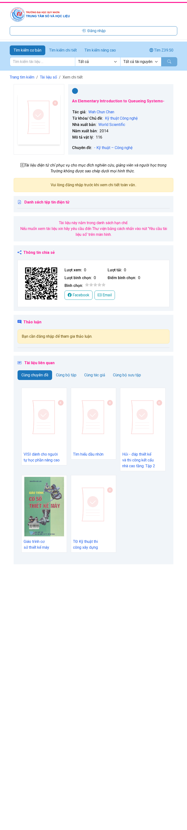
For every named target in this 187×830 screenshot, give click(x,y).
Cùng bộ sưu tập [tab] (127, 375)
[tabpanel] (93, 61)
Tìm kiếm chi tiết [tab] (63, 50)
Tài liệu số (48, 77)
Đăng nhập (96, 30)
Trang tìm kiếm (22, 77)
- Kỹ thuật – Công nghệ (113, 147)
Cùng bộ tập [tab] (66, 375)
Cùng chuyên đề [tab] (34, 375)
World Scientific (111, 124)
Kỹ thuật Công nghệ (121, 118)
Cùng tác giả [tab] (94, 375)
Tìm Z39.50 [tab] (163, 50)
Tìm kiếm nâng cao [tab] (100, 50)
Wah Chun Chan (101, 112)
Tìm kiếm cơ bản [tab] (27, 50)
